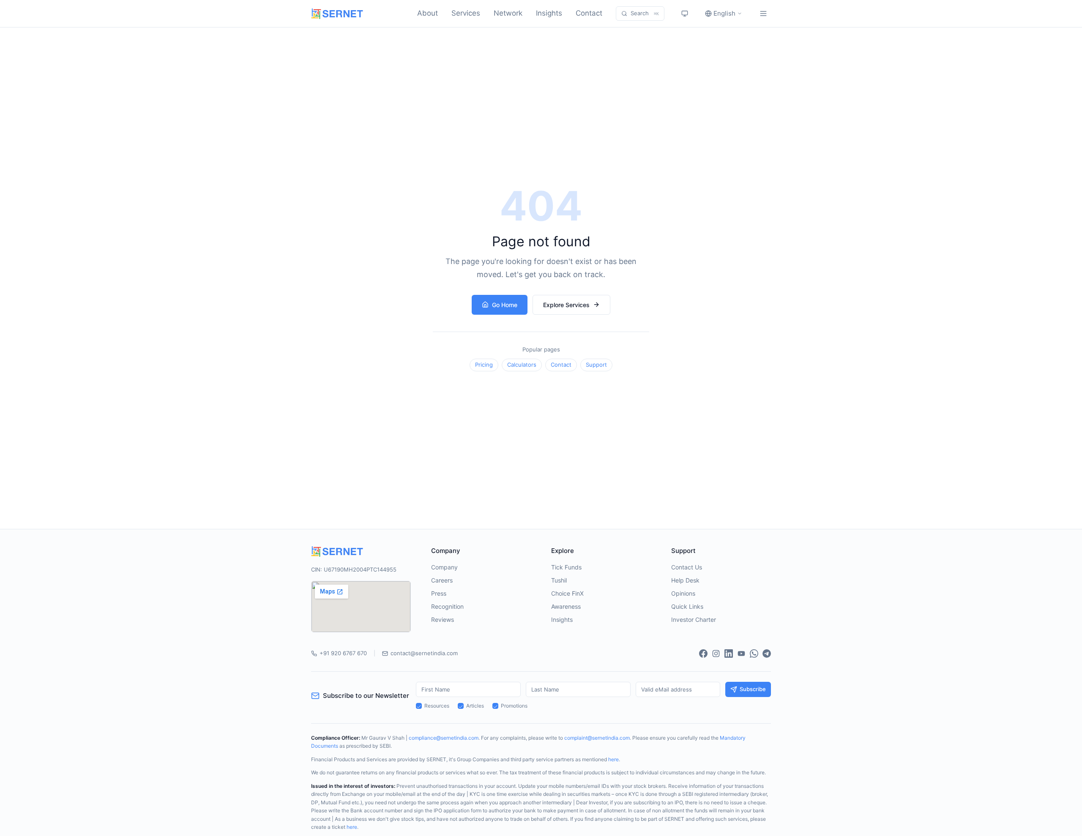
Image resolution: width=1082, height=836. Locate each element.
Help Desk (685, 580)
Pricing (484, 364)
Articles (475, 706)
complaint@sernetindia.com (597, 738)
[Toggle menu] (763, 13)
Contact (589, 13)
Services (465, 13)
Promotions (514, 706)
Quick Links (687, 606)
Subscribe (753, 689)
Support (596, 364)
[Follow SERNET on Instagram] (716, 653)
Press (438, 593)
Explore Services (566, 304)
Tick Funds (566, 567)
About (427, 13)
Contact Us (686, 567)
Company (444, 567)
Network (508, 13)
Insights (549, 13)
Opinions (683, 593)
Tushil (559, 580)
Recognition (447, 606)
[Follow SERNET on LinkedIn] (728, 653)
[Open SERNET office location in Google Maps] (360, 606)
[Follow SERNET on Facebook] (703, 653)
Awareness (566, 606)
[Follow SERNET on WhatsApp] (754, 653)
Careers (442, 580)
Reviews (442, 619)
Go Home (504, 304)
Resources (436, 706)
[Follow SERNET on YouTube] (741, 653)
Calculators (521, 364)
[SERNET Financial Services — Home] (337, 13)
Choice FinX (567, 593)
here (613, 759)
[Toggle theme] (684, 13)
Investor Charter (693, 619)
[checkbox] (419, 706)
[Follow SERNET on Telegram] (766, 653)
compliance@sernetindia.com (443, 738)
